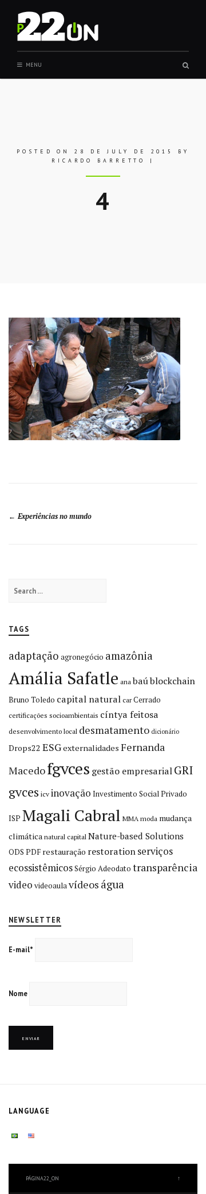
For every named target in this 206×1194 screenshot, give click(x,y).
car (127, 700)
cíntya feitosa (129, 714)
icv (45, 794)
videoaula (50, 885)
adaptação (34, 656)
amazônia (129, 656)
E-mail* (21, 949)
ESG (51, 747)
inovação (71, 792)
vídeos (84, 884)
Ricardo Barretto (98, 160)
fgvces (68, 768)
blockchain (172, 681)
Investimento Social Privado (140, 794)
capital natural (89, 699)
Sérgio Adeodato (102, 868)
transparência (165, 867)
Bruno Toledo (32, 700)
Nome (18, 993)
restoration (112, 851)
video (21, 884)
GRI (183, 770)
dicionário (165, 732)
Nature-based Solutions (136, 836)
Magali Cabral (71, 815)
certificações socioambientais (53, 715)
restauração (64, 851)
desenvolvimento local (43, 731)
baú (140, 681)
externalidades (91, 747)
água (112, 884)
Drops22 (25, 747)
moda (148, 818)
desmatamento (114, 730)
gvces (24, 791)
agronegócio (82, 657)
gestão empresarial (132, 771)
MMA (130, 818)
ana (125, 681)
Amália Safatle (63, 678)
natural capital (65, 836)
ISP (15, 818)
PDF (33, 852)
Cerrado (147, 700)
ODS (16, 852)
